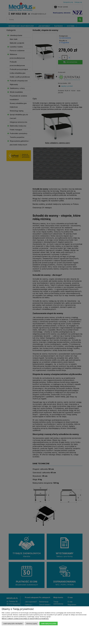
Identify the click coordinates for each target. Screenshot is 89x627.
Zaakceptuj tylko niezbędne (12, 623)
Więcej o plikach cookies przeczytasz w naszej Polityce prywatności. (25, 618)
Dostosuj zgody (31, 623)
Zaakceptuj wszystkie (48, 623)
